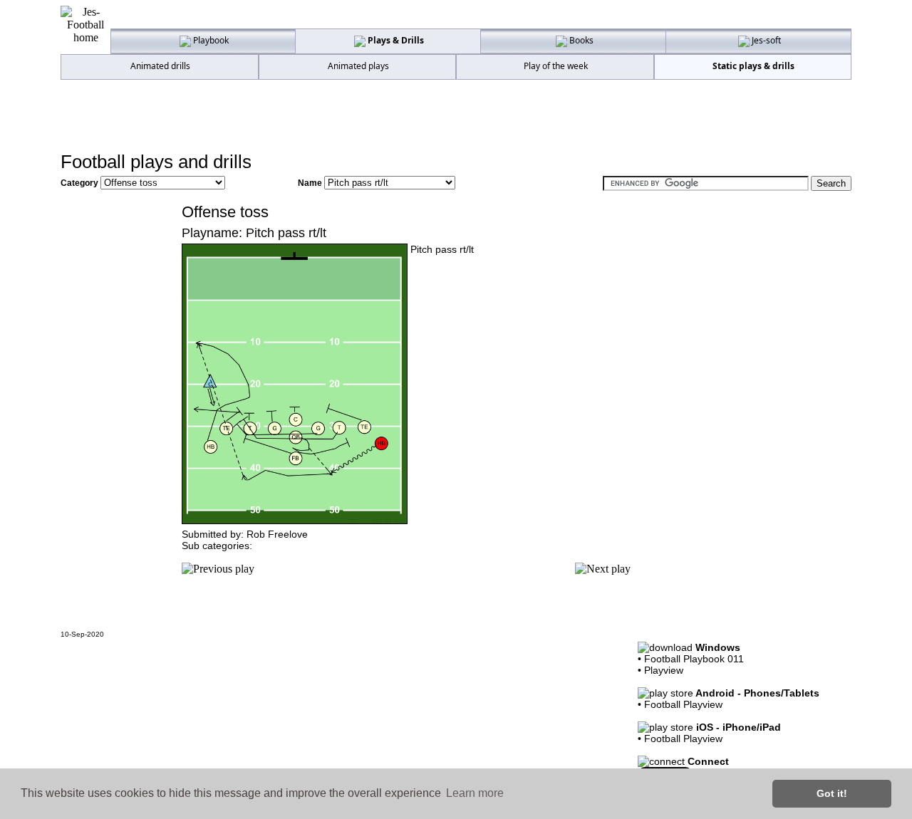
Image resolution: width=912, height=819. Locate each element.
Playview (663, 670)
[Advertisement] (456, 115)
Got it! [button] (832, 793)
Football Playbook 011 (694, 658)
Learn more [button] (475, 793)
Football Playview (683, 704)
